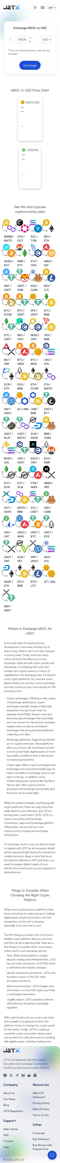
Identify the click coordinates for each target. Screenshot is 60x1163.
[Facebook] (5, 1075)
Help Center (10, 1129)
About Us (9, 1093)
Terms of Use (41, 1115)
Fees (6, 1147)
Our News (9, 1099)
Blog (6, 1105)
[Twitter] (11, 1075)
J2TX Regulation (13, 1111)
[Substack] (35, 1075)
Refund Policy (41, 1109)
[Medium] (23, 1075)
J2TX (45, 815)
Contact (8, 1141)
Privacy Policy (41, 1103)
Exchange (39, 1133)
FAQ (5, 1135)
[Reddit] (29, 1075)
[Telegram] (17, 1075)
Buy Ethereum (41, 1139)
